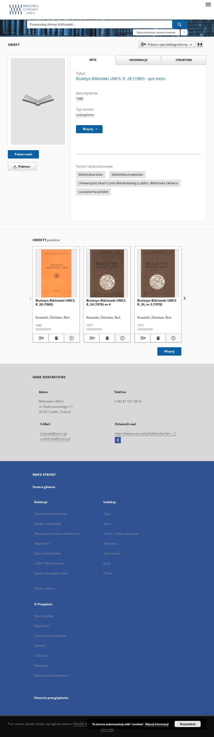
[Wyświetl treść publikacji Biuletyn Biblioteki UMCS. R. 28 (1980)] (56, 338)
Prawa (108, 573)
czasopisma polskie (93, 192)
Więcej (169, 351)
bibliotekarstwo (91, 174)
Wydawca (110, 543)
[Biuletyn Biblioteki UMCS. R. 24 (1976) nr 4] (107, 273)
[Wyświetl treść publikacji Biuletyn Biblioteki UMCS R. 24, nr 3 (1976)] (158, 338)
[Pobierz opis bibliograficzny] (40, 338)
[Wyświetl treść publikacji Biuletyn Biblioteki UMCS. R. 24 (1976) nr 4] (107, 338)
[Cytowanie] (199, 44)
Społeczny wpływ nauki (51, 573)
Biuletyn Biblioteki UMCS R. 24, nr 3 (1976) (156, 302)
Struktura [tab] (184, 60)
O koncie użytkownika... (51, 636)
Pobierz (23, 166)
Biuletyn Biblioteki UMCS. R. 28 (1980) (55, 302)
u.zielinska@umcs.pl (55, 438)
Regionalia (42, 543)
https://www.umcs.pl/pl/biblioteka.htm (143, 433)
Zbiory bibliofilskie (47, 553)
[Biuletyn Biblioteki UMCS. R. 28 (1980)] (56, 273)
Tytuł (107, 513)
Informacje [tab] (138, 60)
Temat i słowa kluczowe (120, 533)
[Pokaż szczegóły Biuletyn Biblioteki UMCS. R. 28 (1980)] (71, 338)
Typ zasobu (111, 553)
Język (107, 563)
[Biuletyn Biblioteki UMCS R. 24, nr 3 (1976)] (158, 273)
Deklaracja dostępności (51, 675)
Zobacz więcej (44, 588)
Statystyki (41, 665)
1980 (79, 98)
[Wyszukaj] (179, 24)
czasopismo (85, 115)
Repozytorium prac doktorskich (57, 533)
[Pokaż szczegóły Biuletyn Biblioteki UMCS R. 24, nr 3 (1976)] (172, 338)
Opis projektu (44, 616)
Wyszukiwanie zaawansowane (156, 32)
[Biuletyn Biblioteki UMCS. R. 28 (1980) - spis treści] (38, 101)
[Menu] (208, 4)
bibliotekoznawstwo (127, 174)
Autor (107, 523)
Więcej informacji (157, 724)
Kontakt (39, 645)
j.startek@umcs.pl (53, 433)
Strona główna (44, 487)
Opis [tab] (92, 60)
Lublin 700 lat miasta (49, 563)
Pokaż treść (23, 154)
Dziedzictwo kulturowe (51, 513)
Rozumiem (188, 724)
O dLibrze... (42, 655)
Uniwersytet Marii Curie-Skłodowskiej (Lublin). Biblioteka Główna (128, 183)
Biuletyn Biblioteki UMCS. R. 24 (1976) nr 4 (106, 302)
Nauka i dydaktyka (47, 523)
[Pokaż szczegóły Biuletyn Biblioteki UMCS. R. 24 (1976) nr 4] (121, 338)
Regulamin (42, 626)
